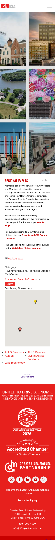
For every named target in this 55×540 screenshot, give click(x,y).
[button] (35, 302)
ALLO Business (14, 352)
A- (42, 180)
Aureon (9, 355)
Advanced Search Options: (21, 279)
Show (9, 283)
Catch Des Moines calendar (26, 248)
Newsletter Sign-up (27, 500)
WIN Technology (15, 362)
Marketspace (16, 258)
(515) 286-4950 (27, 523)
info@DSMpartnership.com (27, 528)
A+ (47, 180)
